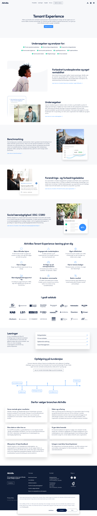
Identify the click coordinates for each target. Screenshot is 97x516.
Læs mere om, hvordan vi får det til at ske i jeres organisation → (60, 188)
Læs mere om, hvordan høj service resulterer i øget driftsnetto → (67, 83)
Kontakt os (10, 483)
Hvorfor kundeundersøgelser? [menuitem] (35, 485)
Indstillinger (51, 510)
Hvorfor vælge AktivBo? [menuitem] (34, 488)
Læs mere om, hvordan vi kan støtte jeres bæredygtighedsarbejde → (23, 225)
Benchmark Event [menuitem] (32, 477)
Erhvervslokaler (42, 338)
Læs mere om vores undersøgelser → (54, 116)
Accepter (62, 510)
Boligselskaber (41, 335)
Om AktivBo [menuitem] (31, 480)
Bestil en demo (58, 3)
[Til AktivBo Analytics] (87, 3)
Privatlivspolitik (25, 507)
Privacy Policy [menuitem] (10, 498)
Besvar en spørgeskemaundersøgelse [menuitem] (37, 491)
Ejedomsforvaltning (43, 341)
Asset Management (43, 345)
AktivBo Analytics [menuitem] (32, 483)
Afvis (72, 510)
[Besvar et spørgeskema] (90, 3)
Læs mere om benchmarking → (14, 153)
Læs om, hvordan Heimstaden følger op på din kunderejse (48, 370)
